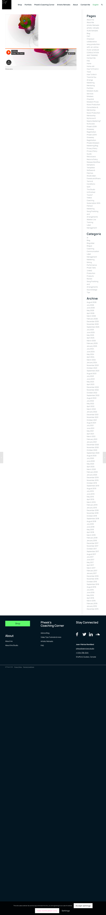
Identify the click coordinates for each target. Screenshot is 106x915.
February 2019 (92, 505)
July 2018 (90, 524)
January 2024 (92, 362)
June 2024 (91, 351)
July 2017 (90, 557)
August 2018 (91, 521)
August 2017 (91, 554)
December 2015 (92, 609)
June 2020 (91, 461)
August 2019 (91, 488)
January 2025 (92, 346)
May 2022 (90, 403)
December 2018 (92, 510)
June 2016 (90, 592)
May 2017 (90, 562)
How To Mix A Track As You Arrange (91, 77)
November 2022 (93, 390)
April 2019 (90, 499)
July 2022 (90, 401)
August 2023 (91, 373)
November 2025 (93, 324)
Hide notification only (47, 910)
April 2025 (90, 338)
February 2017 (92, 570)
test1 (88, 187)
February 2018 (92, 538)
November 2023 (93, 365)
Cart (88, 36)
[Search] (102, 4)
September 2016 (93, 584)
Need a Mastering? (94, 121)
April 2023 (90, 384)
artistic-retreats (93, 28)
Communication (93, 251)
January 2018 (92, 540)
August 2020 (91, 455)
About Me (90, 22)
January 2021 (92, 442)
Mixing (89, 262)
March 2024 (91, 360)
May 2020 (90, 464)
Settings (66, 910)
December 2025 (93, 321)
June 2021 (90, 428)
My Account (91, 118)
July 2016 (90, 590)
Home (89, 63)
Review (89, 279)
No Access (91, 124)
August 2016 (91, 587)
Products (90, 276)
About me (90, 20)
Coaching (90, 248)
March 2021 (91, 436)
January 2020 (92, 475)
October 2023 (92, 368)
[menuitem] (19, 4)
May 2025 (90, 335)
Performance (92, 265)
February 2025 (92, 343)
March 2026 (91, 316)
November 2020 (93, 447)
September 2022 (93, 395)
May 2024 (90, 354)
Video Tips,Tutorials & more (51, 637)
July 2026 (90, 305)
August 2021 (91, 423)
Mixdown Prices (93, 102)
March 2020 (91, 469)
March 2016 (91, 600)
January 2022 (92, 412)
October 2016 (92, 581)
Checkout (90, 39)
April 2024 (90, 357)
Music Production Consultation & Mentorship (93, 107)
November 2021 (92, 417)
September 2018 (93, 518)
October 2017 (92, 549)
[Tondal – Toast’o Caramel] (104, 457)
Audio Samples (92, 30)
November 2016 (92, 579)
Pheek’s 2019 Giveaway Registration (92, 137)
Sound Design (92, 290)
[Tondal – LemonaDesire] (1, 457)
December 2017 (92, 543)
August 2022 (91, 398)
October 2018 (92, 516)
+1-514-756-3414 (82, 653)
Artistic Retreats (93, 25)
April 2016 (90, 598)
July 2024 (90, 349)
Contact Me (91, 58)
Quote (89, 154)
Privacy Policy (92, 148)
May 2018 (90, 529)
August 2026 (91, 302)
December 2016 (93, 576)
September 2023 (93, 371)
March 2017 (91, 568)
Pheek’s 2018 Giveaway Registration (91, 129)
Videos (89, 197)
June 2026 (91, 308)
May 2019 (90, 496)
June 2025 (91, 332)
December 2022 (93, 387)
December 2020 (93, 444)
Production (91, 273)
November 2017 (92, 546)
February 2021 (92, 439)
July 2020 (90, 458)
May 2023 (90, 382)
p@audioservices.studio (85, 648)
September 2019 (93, 486)
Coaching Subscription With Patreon (93, 203)
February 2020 (92, 472)
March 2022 (91, 409)
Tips (88, 292)
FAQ (88, 61)
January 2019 (92, 507)
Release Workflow (93, 162)
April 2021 (90, 434)
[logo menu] (6, 4)
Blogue (89, 246)
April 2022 (90, 406)
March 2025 (91, 340)
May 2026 (90, 310)
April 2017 (90, 565)
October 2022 (92, 393)
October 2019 (92, 483)
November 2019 (92, 480)
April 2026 (90, 313)
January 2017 (92, 573)
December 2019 (93, 477)
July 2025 (90, 329)
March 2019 (91, 502)
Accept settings (83, 905)
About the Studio (11, 645)
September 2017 (93, 551)
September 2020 (93, 453)
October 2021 (92, 420)
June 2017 (90, 559)
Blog (88, 33)
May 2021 (90, 431)
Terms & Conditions (28, 667)
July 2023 (90, 376)
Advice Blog (45, 633)
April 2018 (90, 532)
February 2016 (92, 603)
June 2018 (90, 527)
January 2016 (92, 606)
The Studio (91, 189)
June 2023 (91, 379)
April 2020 (90, 466)
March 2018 (91, 535)
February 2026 (92, 319)
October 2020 (92, 450)
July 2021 (90, 425)
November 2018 (92, 513)
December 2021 (92, 414)
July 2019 (90, 491)
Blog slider (91, 243)
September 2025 (93, 327)
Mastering (90, 82)
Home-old (90, 66)
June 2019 (90, 494)
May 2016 (90, 595)
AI (87, 238)
